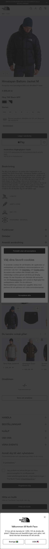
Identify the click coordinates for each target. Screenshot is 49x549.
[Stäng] (44, 517)
